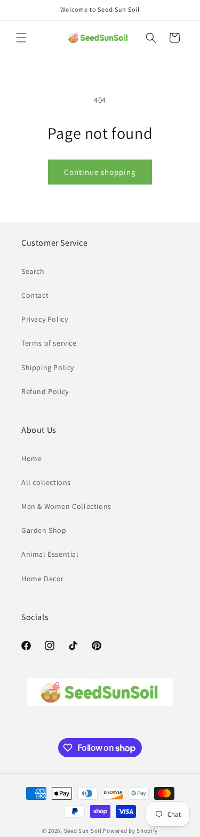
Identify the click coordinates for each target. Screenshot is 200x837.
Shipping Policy (47, 367)
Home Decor (42, 578)
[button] (21, 37)
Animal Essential (50, 554)
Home (31, 458)
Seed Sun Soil (83, 830)
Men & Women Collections (66, 506)
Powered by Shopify (130, 830)
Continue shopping (100, 172)
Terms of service (49, 343)
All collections (46, 482)
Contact (35, 295)
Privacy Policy (44, 319)
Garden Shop (44, 530)
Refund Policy (45, 391)
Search (33, 271)
